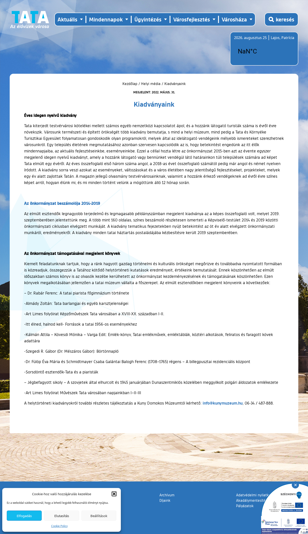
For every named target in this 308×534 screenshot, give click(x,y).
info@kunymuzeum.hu (223, 403)
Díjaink (164, 500)
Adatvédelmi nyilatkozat (256, 495)
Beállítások (98, 515)
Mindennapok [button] (106, 19)
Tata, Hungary (259, 51)
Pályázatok (245, 506)
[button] (114, 494)
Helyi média (151, 83)
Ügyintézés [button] (147, 19)
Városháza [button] (234, 19)
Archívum (167, 495)
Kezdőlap (130, 83)
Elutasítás (61, 515)
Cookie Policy (59, 526)
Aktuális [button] (67, 19)
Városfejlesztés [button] (191, 19)
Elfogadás (24, 515)
